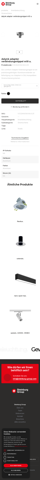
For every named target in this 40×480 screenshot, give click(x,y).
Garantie (32, 470)
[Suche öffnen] (34, 4)
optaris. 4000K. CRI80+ (20, 333)
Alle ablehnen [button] (16, 470)
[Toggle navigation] (38, 4)
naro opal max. (20, 296)
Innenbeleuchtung (18, 10)
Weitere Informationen (21, 446)
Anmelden (32, 459)
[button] (16, 474)
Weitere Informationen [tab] (20, 142)
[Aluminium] (8, 93)
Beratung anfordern (21, 107)
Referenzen (20, 413)
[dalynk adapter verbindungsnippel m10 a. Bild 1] (20, 35)
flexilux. (20, 221)
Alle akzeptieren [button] (15, 465)
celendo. (20, 259)
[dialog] (16, 453)
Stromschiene (6, 13)
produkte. (4, 10)
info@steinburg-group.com (24, 379)
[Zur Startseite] (8, 4)
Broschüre (20, 419)
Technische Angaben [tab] (20, 138)
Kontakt (20, 416)
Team (20, 411)
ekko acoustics (20, 422)
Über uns (20, 408)
